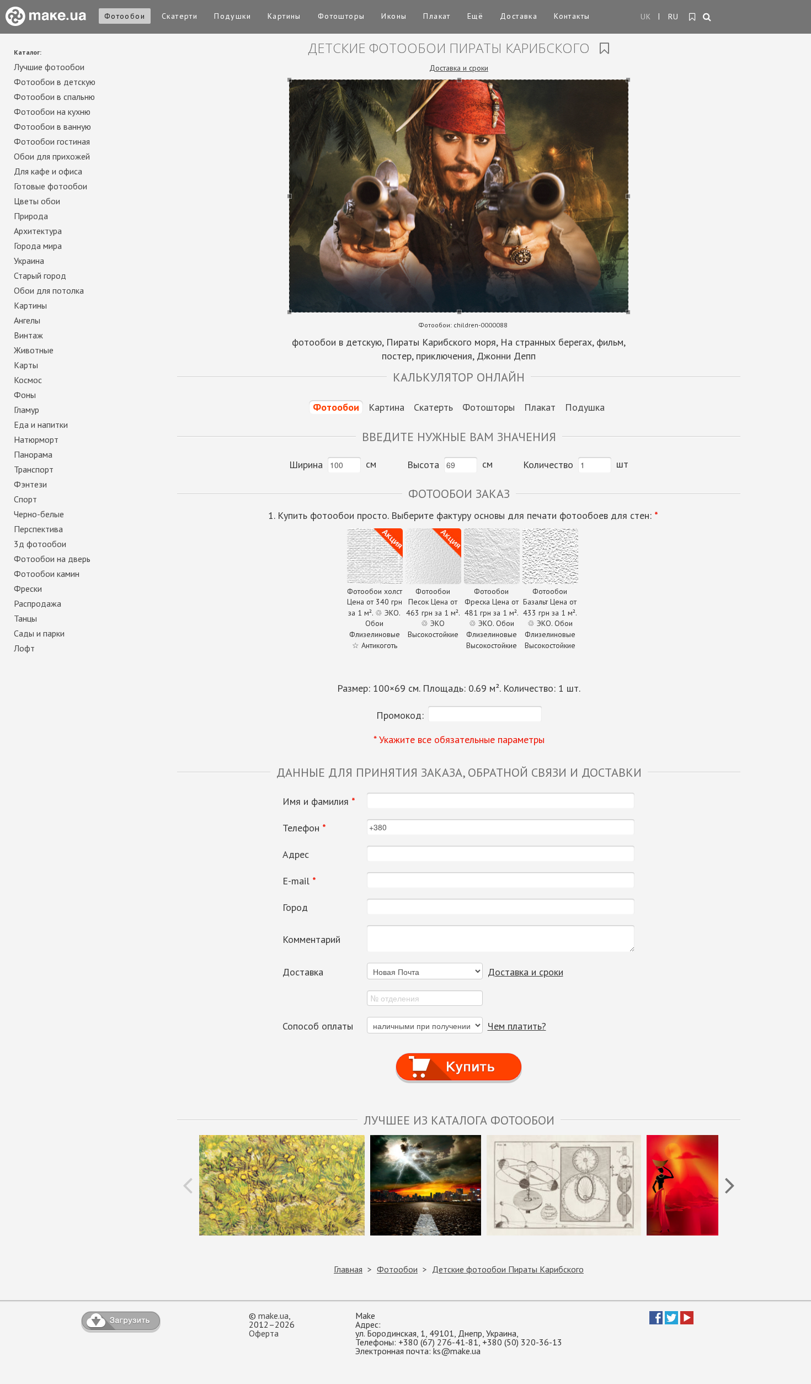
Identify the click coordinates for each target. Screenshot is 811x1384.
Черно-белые (39, 513)
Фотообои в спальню (54, 96)
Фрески (28, 588)
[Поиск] (707, 17)
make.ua (273, 1315)
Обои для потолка (49, 290)
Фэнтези (30, 484)
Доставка (518, 16)
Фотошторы (341, 16)
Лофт (24, 648)
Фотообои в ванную (52, 126)
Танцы (25, 618)
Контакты (572, 16)
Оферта (264, 1333)
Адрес (295, 854)
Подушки (232, 16)
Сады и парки (39, 633)
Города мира (38, 245)
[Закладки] (692, 17)
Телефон (304, 828)
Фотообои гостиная (52, 141)
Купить (459, 1056)
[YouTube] (686, 1321)
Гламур (26, 409)
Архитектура (38, 230)
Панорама (33, 454)
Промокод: (400, 715)
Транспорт (34, 469)
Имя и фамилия (318, 801)
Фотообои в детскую (54, 81)
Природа (31, 215)
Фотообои (124, 16)
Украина (29, 260)
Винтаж (28, 335)
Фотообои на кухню (52, 111)
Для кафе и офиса (48, 171)
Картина (386, 407)
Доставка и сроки (458, 68)
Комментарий (311, 939)
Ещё (475, 16)
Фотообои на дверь (52, 558)
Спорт (25, 499)
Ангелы (27, 320)
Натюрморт (36, 439)
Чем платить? (517, 1026)
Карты (26, 364)
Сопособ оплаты (317, 1026)
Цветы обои (37, 200)
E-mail (299, 881)
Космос (28, 379)
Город (295, 907)
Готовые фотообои (50, 186)
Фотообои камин (46, 573)
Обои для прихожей (52, 156)
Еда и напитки (41, 424)
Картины (284, 16)
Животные (34, 350)
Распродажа (37, 603)
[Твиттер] (671, 1321)
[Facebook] (656, 1321)
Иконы (394, 16)
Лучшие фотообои (49, 66)
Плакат (436, 16)
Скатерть (433, 407)
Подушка (585, 407)
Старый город (40, 275)
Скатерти (180, 16)
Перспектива (38, 528)
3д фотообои (40, 543)
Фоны (25, 394)
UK (646, 17)
